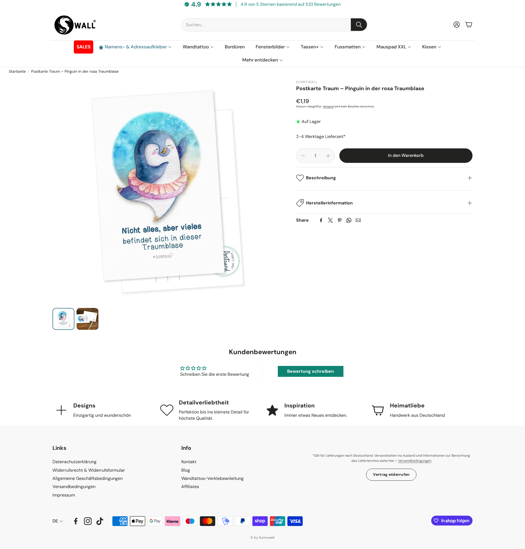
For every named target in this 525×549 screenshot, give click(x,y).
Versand (328, 106)
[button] (274, 24)
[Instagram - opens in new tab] (88, 521)
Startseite (17, 71)
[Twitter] (330, 220)
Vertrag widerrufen (391, 474)
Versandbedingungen (414, 461)
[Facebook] (321, 220)
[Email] (358, 220)
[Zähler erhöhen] (328, 156)
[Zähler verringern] (303, 156)
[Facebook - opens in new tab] (76, 521)
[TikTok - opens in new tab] (100, 521)
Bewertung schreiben (310, 371)
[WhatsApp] (348, 220)
